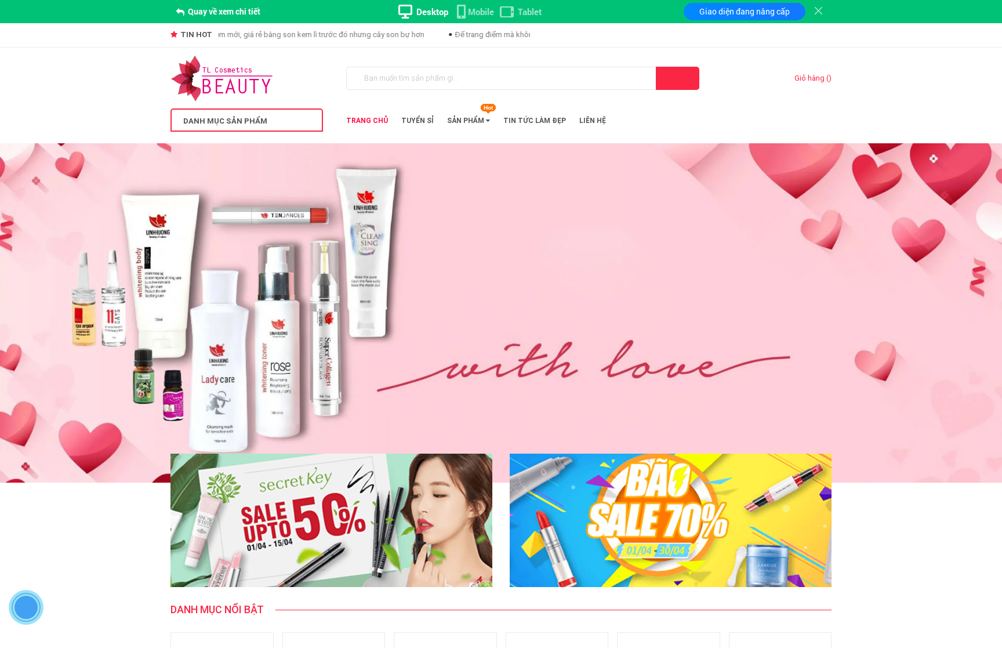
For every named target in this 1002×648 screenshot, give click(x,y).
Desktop (432, 11)
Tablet (530, 11)
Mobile (481, 11)
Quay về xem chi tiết (223, 11)
